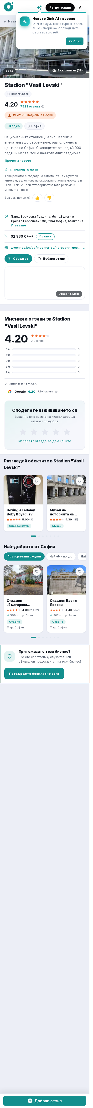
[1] (22, 432)
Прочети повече (18, 160)
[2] (33, 432)
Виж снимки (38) (70, 70)
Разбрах (75, 41)
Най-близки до (61, 556)
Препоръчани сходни (24, 556)
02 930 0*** (22, 236)
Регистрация (60, 7)
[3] (44, 432)
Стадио (13, 126)
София (36, 126)
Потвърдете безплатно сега (34, 673)
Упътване (18, 225)
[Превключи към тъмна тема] (81, 7)
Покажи (45, 236)
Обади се (20, 258)
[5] (66, 432)
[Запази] (37, 481)
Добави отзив (53, 258)
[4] (55, 432)
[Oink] (8, 7)
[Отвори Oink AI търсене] (39, 7)
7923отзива (30, 106)
